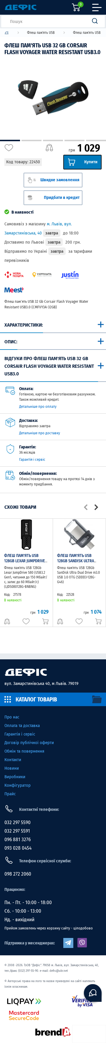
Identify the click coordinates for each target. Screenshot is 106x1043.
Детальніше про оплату (38, 406)
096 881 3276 (17, 839)
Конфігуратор (17, 785)
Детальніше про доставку (39, 433)
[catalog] (53, 699)
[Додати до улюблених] (8, 148)
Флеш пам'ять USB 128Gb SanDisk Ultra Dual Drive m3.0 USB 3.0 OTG (77, 563)
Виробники (14, 776)
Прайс (10, 793)
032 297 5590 (17, 822)
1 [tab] (10, 140)
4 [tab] (74, 140)
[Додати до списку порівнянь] (49, 148)
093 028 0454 (18, 848)
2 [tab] (31, 140)
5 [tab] (96, 140)
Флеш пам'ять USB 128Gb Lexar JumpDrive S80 (24, 561)
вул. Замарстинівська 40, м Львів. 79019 (41, 683)
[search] (96, 21)
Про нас (11, 717)
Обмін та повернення (24, 751)
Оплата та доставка (22, 725)
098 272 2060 (17, 874)
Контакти (12, 759)
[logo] (6, 33)
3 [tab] (53, 140)
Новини (11, 768)
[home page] (53, 672)
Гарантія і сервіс (32, 459)
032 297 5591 (17, 831)
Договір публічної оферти (29, 742)
